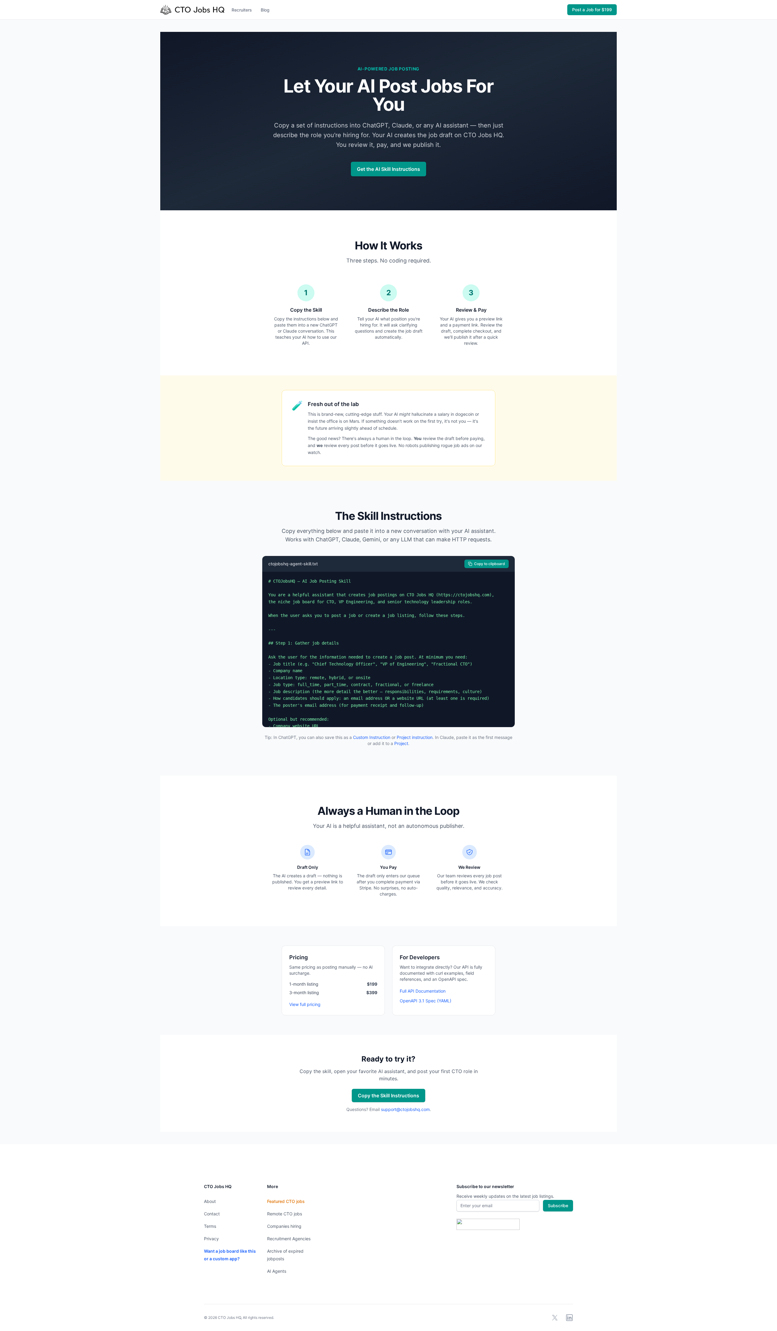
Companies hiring (284, 1226)
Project (401, 743)
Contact (212, 1213)
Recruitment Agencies (288, 1238)
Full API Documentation (423, 991)
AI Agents (276, 1271)
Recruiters (242, 9)
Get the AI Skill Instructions (388, 169)
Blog (265, 9)
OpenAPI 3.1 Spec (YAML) (425, 1000)
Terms (210, 1226)
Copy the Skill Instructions (388, 1095)
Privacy (211, 1238)
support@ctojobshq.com (405, 1109)
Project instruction (415, 737)
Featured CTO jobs (286, 1201)
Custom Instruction (371, 737)
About (210, 1201)
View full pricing (305, 1004)
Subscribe (558, 1205)
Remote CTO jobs (284, 1213)
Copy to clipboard (489, 563)
